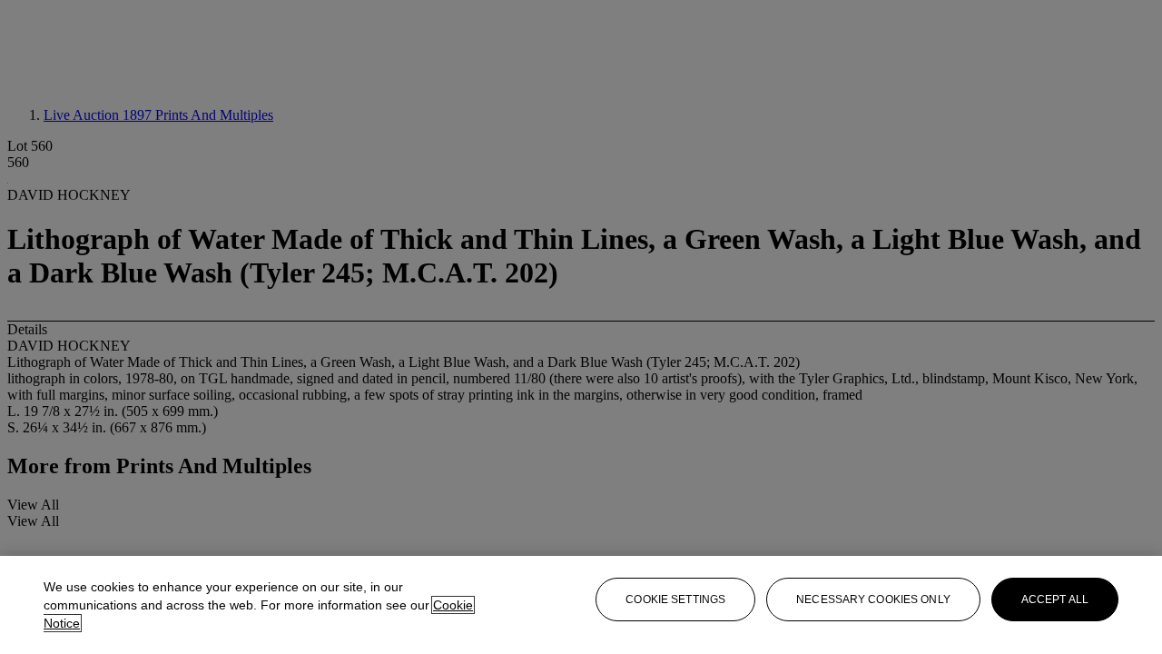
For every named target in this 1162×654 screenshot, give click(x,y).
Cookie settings (675, 599)
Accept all (1054, 599)
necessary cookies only (873, 599)
